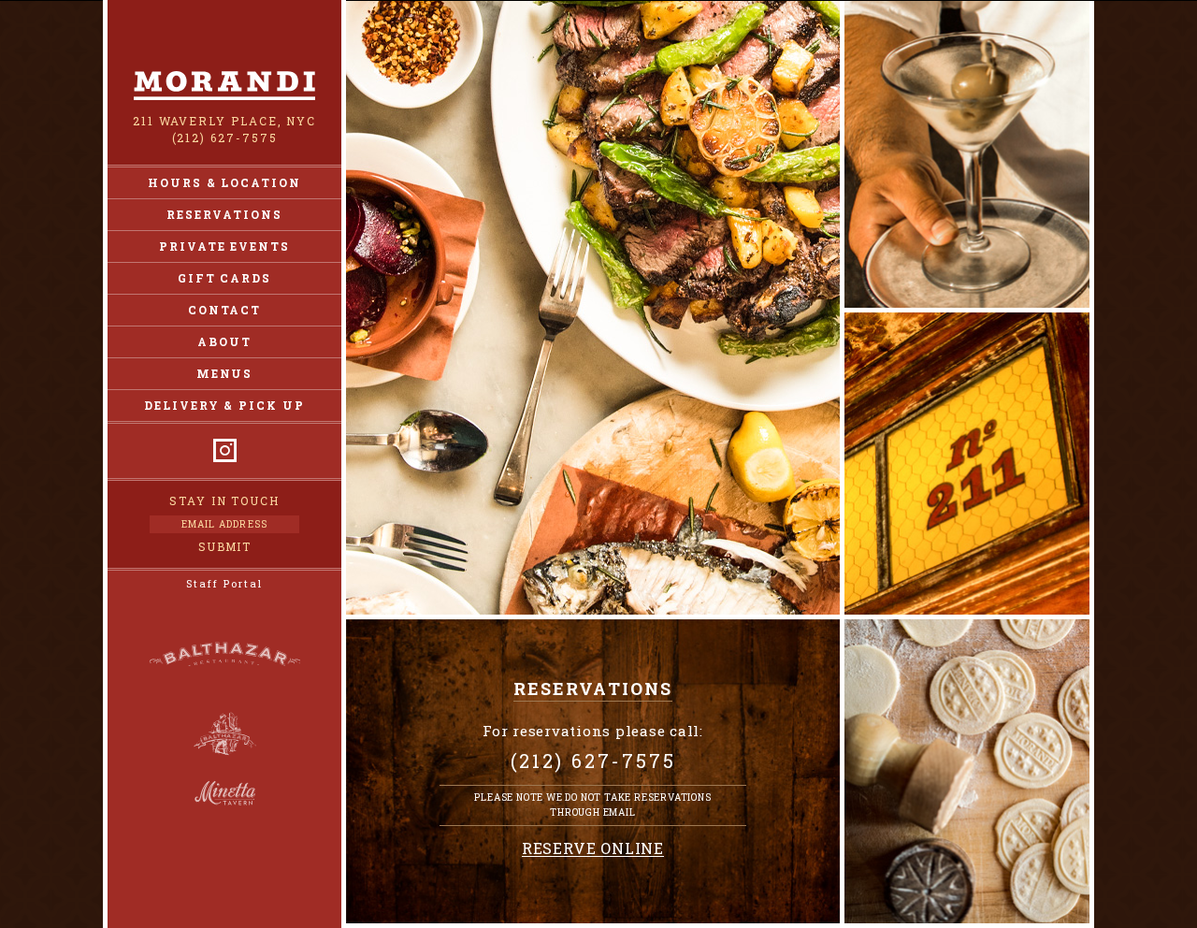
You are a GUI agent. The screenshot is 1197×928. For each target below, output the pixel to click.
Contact (224, 309)
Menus (224, 373)
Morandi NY (224, 85)
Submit (225, 546)
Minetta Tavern (225, 793)
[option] (593, 309)
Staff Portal (224, 583)
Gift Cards (224, 277)
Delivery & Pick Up (224, 405)
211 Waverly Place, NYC (224, 120)
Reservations (223, 214)
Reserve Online (593, 849)
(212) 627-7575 (225, 137)
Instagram (225, 450)
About (224, 341)
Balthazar (224, 657)
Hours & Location (224, 182)
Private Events (224, 246)
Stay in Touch (224, 500)
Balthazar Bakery (225, 734)
